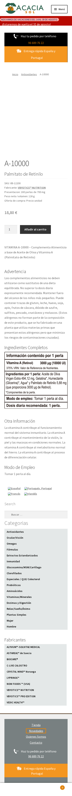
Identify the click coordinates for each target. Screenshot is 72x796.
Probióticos (14, 585)
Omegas (12, 543)
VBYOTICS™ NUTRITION (32, 187)
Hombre (11, 626)
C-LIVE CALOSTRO (17, 665)
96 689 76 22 (36, 43)
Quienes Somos (36, 736)
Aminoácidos (14, 591)
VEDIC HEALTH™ (15, 702)
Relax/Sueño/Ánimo (18, 608)
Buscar (36, 789)
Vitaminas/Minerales (19, 597)
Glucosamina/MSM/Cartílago (24, 567)
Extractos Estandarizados (22, 555)
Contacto (36, 742)
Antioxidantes (29, 74)
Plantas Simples (16, 614)
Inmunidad (13, 561)
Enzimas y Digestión (19, 603)
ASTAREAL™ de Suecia (19, 653)
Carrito (55, 786)
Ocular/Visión (15, 537)
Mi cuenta (12, 789)
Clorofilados (14, 573)
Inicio (15, 74)
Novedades (36, 731)
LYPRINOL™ (13, 677)
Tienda (36, 725)
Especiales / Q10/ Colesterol (23, 579)
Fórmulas (12, 549)
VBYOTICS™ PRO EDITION (21, 696)
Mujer (10, 620)
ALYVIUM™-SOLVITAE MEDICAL (23, 647)
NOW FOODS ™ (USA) (18, 684)
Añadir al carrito (35, 229)
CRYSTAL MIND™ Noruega (21, 671)
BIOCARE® (12, 659)
